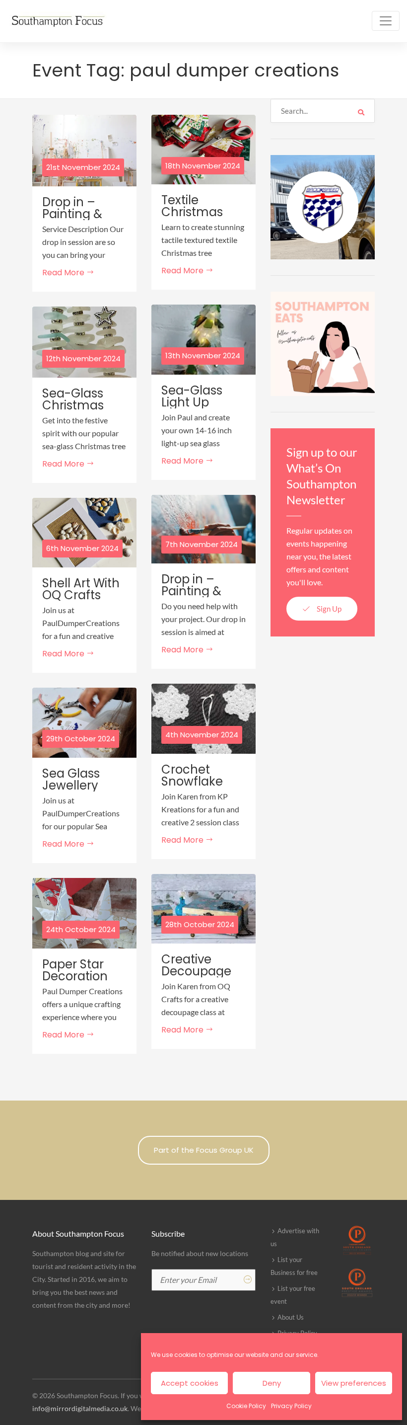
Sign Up (328, 608)
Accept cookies (189, 1383)
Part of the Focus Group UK (204, 1150)
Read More (64, 272)
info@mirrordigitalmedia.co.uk (80, 1408)
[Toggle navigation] (386, 21)
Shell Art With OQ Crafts (81, 589)
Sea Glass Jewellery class (71, 785)
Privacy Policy (291, 1406)
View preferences (353, 1383)
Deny (272, 1383)
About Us (290, 1317)
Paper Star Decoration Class (75, 976)
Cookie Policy (246, 1406)
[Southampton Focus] (57, 21)
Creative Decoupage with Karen (196, 971)
